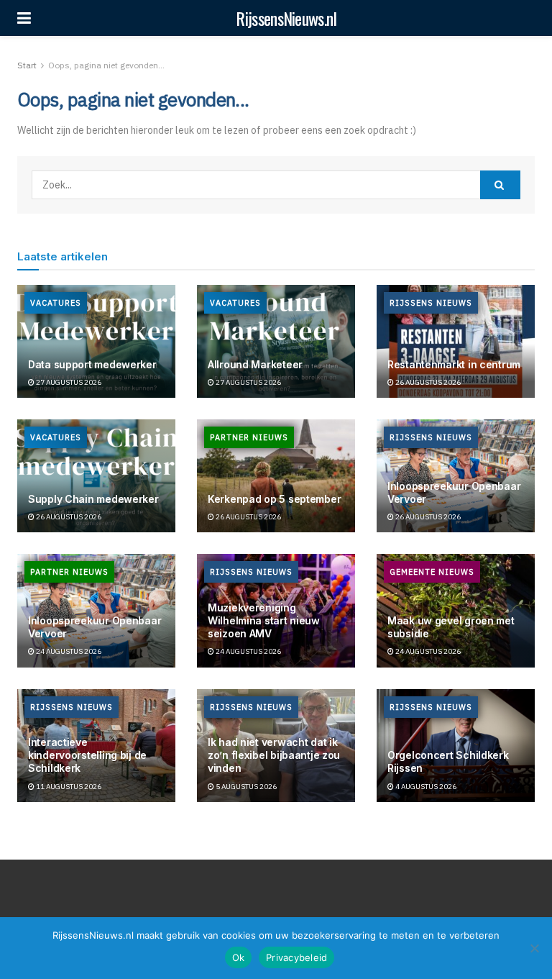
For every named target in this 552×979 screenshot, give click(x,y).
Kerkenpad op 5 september (274, 499)
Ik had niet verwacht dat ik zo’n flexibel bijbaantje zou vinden (274, 755)
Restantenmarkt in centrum (453, 364)
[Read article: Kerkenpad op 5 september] (276, 475)
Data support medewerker (92, 364)
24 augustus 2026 (67, 651)
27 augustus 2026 (67, 382)
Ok (238, 957)
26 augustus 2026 (427, 382)
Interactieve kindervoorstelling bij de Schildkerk (87, 755)
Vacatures (55, 303)
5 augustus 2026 (245, 786)
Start (27, 65)
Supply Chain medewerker (93, 499)
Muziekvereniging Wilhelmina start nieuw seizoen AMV (264, 620)
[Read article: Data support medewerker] (96, 341)
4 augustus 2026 (425, 786)
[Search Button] (500, 184)
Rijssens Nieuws (431, 303)
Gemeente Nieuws (432, 572)
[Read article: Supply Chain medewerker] (96, 475)
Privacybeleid (296, 957)
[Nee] (534, 948)
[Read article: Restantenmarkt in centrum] (456, 341)
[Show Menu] (24, 18)
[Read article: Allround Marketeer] (276, 341)
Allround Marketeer (255, 364)
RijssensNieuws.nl (286, 18)
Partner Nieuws (249, 437)
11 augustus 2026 (67, 786)
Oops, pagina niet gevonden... (106, 65)
